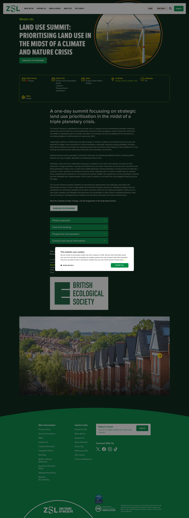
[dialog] (94, 259)
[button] (67, 265)
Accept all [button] (119, 265)
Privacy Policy (119, 260)
